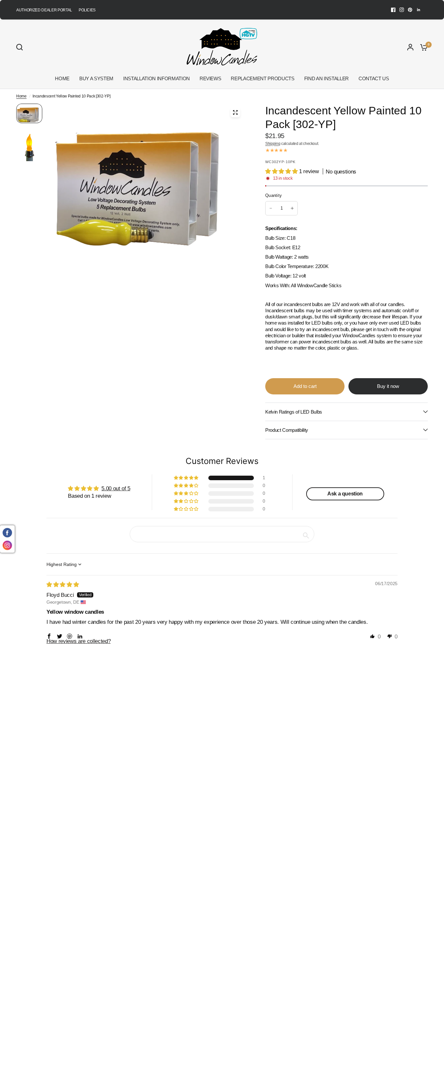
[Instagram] (402, 10)
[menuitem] (45, 10)
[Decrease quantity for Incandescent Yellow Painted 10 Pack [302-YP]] (271, 208)
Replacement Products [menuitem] (262, 78)
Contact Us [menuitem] (374, 78)
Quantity (273, 195)
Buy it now (388, 386)
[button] (282, 171)
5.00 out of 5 (115, 488)
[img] (62, 585)
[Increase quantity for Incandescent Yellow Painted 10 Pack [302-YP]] (292, 208)
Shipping (272, 143)
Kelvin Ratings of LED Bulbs (293, 412)
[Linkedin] (418, 10)
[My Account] (410, 47)
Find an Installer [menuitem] (326, 78)
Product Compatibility (286, 430)
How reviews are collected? (78, 641)
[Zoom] (235, 112)
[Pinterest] (410, 10)
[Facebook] (393, 10)
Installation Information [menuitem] (156, 78)
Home (21, 96)
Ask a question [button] (345, 493)
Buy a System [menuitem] (96, 78)
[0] (422, 47)
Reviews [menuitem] (210, 78)
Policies (87, 10)
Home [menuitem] (62, 78)
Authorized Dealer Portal (44, 10)
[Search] (21, 47)
